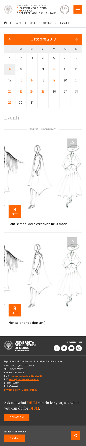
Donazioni (17, 417)
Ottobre (47, 23)
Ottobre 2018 (43, 39)
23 (21, 91)
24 (32, 91)
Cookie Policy (29, 389)
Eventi (18, 23)
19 (54, 80)
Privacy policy (12, 389)
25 (43, 91)
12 (54, 69)
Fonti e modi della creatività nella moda (38, 224)
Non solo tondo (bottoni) (27, 322)
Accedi (14, 438)
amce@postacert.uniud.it (24, 379)
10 (32, 69)
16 (21, 80)
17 (32, 80)
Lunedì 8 (65, 23)
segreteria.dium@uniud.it (27, 376)
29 (9, 102)
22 (9, 91)
